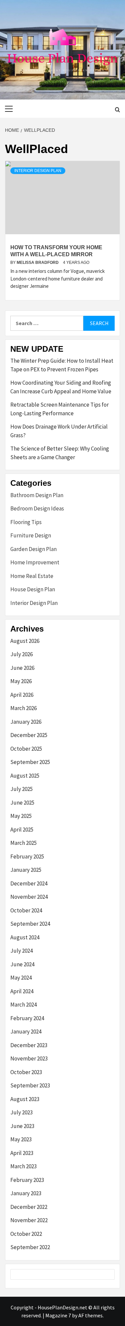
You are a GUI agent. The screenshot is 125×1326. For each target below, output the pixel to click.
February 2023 (27, 1180)
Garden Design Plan (33, 549)
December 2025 (28, 735)
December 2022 (28, 1207)
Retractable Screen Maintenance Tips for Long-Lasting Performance (59, 409)
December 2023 (28, 1045)
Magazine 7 (58, 1315)
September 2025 (30, 762)
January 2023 (25, 1193)
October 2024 (26, 910)
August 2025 (24, 775)
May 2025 (21, 816)
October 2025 (26, 748)
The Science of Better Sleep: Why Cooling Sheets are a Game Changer (59, 453)
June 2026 (22, 667)
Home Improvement (34, 562)
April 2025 (21, 829)
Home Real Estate (31, 576)
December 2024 (28, 883)
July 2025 (21, 789)
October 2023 (26, 1072)
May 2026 (21, 681)
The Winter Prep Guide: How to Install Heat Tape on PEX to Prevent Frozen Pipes (61, 365)
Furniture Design (30, 535)
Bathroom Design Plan (36, 495)
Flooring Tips (26, 522)
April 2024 (21, 991)
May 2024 (21, 977)
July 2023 (21, 1112)
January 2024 (25, 1031)
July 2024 (21, 950)
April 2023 (21, 1153)
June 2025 (22, 802)
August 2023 (24, 1099)
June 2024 (22, 964)
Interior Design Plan (37, 170)
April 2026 (21, 694)
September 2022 (30, 1247)
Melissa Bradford (38, 262)
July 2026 (21, 654)
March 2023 (23, 1166)
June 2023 (22, 1126)
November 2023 (29, 1058)
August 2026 (24, 641)
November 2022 (29, 1220)
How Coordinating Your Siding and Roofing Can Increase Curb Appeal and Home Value (60, 387)
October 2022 (26, 1233)
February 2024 (27, 1018)
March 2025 (23, 843)
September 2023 (30, 1085)
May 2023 (21, 1139)
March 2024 (23, 1004)
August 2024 (24, 937)
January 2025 (25, 869)
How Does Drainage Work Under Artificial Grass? (59, 431)
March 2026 (23, 708)
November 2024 (29, 896)
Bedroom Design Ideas (37, 508)
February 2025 (27, 856)
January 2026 (25, 721)
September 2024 (30, 923)
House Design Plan (32, 589)
